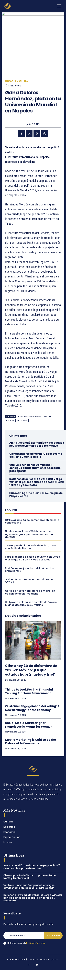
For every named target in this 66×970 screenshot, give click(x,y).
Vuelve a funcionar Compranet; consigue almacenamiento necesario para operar (35, 468)
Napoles (10, 420)
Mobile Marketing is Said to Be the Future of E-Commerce (30, 741)
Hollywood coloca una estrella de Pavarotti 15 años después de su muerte (32, 603)
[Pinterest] (37, 133)
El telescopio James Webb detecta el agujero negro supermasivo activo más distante (29, 534)
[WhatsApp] (44, 133)
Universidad (22, 420)
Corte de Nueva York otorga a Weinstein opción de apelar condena (30, 592)
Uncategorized (17, 81)
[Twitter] (29, 133)
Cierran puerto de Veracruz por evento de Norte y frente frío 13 (35, 455)
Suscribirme (53, 935)
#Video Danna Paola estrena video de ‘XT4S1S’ (29, 581)
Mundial (47, 416)
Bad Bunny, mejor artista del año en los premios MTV (29, 569)
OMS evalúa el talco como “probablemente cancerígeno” (32, 521)
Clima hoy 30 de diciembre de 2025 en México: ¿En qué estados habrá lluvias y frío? (31, 670)
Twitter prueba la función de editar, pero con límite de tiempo (30, 547)
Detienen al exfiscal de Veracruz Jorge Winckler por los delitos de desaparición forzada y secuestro (36, 482)
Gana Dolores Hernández (29, 416)
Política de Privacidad (35, 943)
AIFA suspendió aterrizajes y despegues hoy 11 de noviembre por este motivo (36, 444)
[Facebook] (21, 133)
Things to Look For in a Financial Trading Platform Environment (29, 691)
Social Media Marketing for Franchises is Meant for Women (28, 725)
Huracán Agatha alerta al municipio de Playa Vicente (36, 494)
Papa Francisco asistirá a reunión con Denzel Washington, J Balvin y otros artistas (33, 558)
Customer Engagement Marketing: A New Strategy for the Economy (32, 708)
